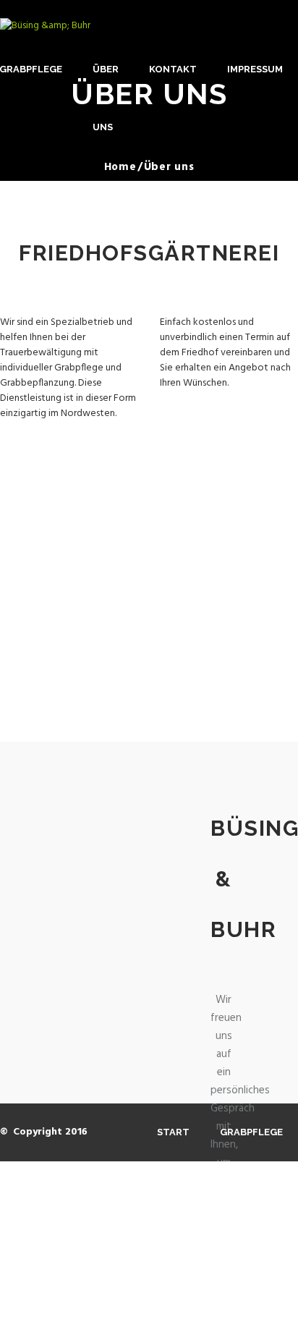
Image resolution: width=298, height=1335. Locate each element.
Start (173, 1132)
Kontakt (173, 69)
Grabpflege (251, 1132)
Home (120, 167)
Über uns (106, 98)
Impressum (255, 69)
